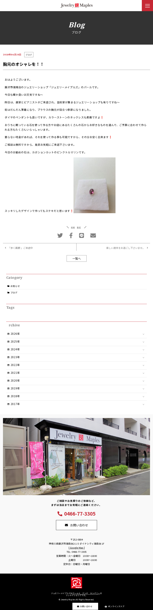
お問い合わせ (86, 606)
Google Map (76, 547)
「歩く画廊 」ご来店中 (20, 248)
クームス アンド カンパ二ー (86, 593)
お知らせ (15, 286)
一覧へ (76, 258)
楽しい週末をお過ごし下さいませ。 (125, 248)
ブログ (14, 292)
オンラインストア (116, 606)
